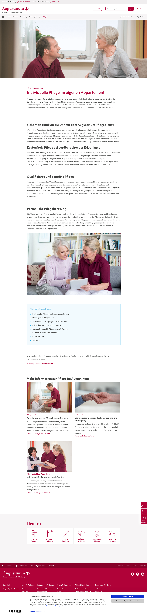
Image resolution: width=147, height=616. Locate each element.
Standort (6, 585)
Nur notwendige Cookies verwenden (127, 601)
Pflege (45, 17)
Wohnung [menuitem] (24, 591)
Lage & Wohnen (28, 585)
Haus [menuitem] (23, 589)
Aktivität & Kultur (82, 585)
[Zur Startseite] (3, 17)
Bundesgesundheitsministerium (40, 363)
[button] (97, 9)
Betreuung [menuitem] (98, 591)
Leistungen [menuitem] (98, 589)
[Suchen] (131, 9)
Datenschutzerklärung (52, 606)
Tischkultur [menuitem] (61, 589)
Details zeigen (35, 611)
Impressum (69, 606)
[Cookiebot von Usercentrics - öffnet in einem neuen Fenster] (15, 611)
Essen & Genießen (64, 585)
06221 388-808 (25, 2)
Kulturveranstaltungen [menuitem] (82, 589)
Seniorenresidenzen (12, 17)
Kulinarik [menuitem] (60, 591)
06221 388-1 (56, 2)
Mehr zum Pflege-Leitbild (37, 492)
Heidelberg (23, 17)
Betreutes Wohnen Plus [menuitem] (45, 589)
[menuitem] (97, 9)
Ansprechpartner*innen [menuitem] (11, 589)
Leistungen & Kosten (45, 585)
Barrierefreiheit (127, 17)
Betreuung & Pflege (34, 17)
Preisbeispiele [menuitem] (42, 591)
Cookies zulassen (128, 596)
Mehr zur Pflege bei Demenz (39, 433)
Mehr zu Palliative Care (84, 436)
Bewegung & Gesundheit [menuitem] (83, 591)
